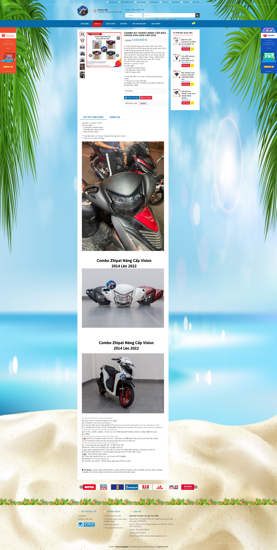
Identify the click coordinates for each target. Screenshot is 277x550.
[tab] (93, 117)
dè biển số (146, 19)
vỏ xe (174, 19)
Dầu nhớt (155, 24)
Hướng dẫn (153, 2)
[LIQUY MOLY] (103, 487)
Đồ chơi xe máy (139, 24)
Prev (90, 55)
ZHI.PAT (143, 103)
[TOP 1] (117, 487)
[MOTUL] (89, 487)
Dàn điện (85, 24)
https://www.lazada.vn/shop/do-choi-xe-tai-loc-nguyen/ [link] (139, 427)
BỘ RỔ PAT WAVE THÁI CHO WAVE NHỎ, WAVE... (188, 94)
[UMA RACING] (173, 487)
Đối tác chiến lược (85, 519)
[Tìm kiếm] (197, 15)
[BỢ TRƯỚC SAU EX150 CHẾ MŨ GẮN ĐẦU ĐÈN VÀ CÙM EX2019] (176, 74)
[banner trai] (8, 50)
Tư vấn (165, 2)
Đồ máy (123, 24)
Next (117, 55)
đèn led (152, 19)
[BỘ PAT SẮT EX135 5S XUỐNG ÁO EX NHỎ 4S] (176, 41)
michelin (170, 19)
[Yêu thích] (192, 49)
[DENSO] (187, 487)
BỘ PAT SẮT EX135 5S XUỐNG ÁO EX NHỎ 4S (188, 42)
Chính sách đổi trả (111, 524)
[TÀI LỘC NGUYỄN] (82, 11)
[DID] (145, 487)
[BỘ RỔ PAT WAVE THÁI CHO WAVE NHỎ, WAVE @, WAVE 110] (176, 93)
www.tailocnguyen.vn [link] (100, 459)
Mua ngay (147, 98)
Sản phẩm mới (127, 2)
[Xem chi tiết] (193, 23)
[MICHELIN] (131, 487)
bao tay (157, 19)
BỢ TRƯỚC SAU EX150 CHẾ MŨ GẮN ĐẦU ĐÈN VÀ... (188, 76)
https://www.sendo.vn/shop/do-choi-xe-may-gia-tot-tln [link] (136, 425)
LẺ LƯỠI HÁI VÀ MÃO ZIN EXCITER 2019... (188, 58)
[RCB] (159, 487)
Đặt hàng (186, 49)
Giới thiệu (175, 2)
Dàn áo (97, 24)
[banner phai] (269, 50)
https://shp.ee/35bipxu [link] (102, 423)
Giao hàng (141, 2)
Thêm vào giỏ (132, 98)
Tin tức (186, 2)
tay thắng (163, 19)
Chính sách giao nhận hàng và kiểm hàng (115, 520)
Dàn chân (110, 24)
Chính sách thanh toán (113, 528)
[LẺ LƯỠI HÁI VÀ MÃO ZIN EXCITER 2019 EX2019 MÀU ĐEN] (176, 58)
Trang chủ (113, 2)
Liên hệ (196, 2)
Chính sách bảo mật (112, 516)
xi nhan (140, 19)
